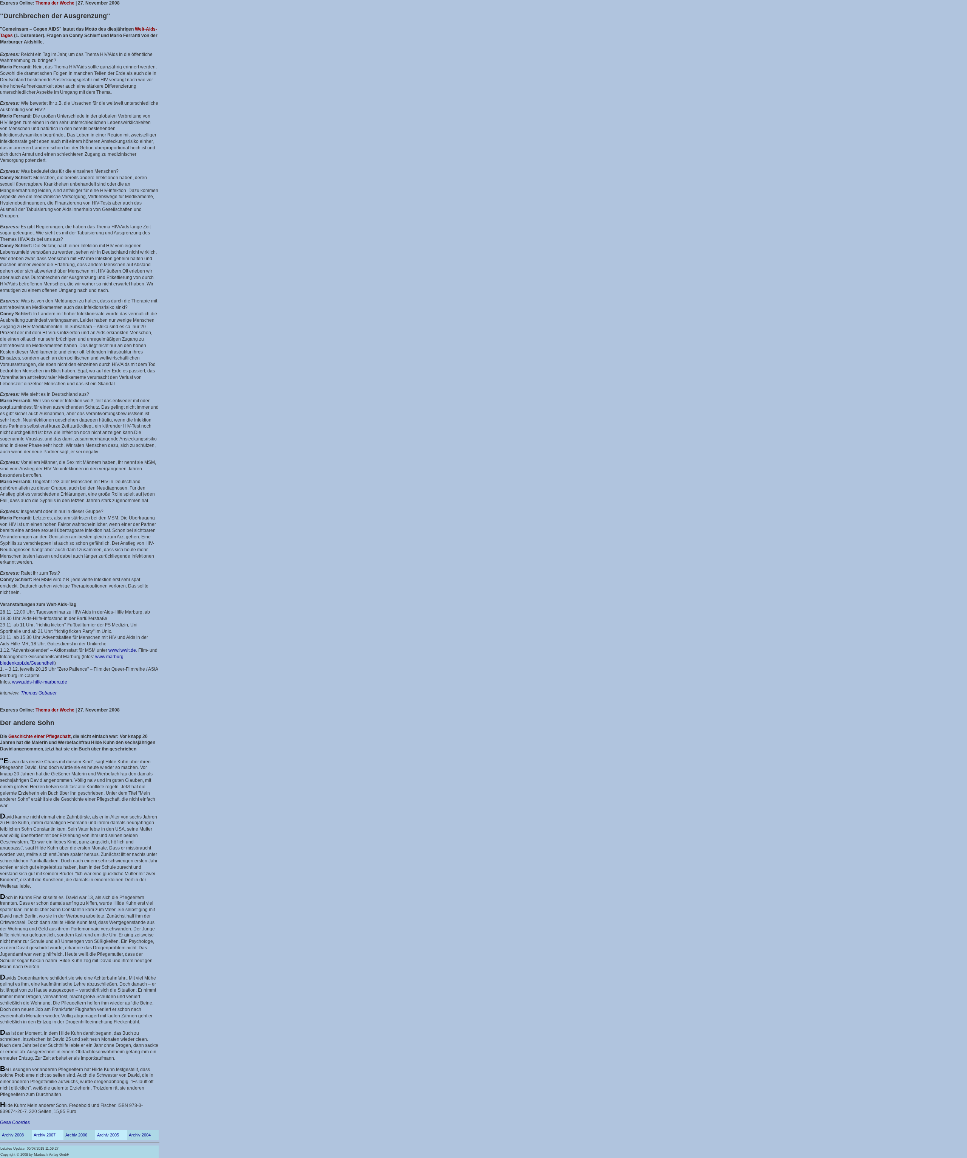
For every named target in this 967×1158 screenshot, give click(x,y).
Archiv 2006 (76, 1135)
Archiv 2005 (108, 1135)
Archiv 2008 (13, 1135)
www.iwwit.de (122, 650)
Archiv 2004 (140, 1135)
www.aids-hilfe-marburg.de (39, 682)
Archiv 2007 (45, 1135)
